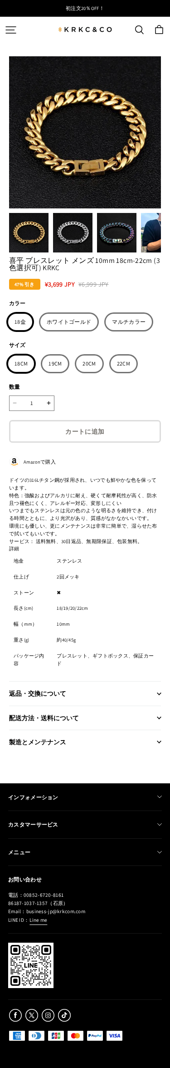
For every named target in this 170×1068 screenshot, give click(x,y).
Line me (38, 919)
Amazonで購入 (38, 462)
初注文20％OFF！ (85, 8)
